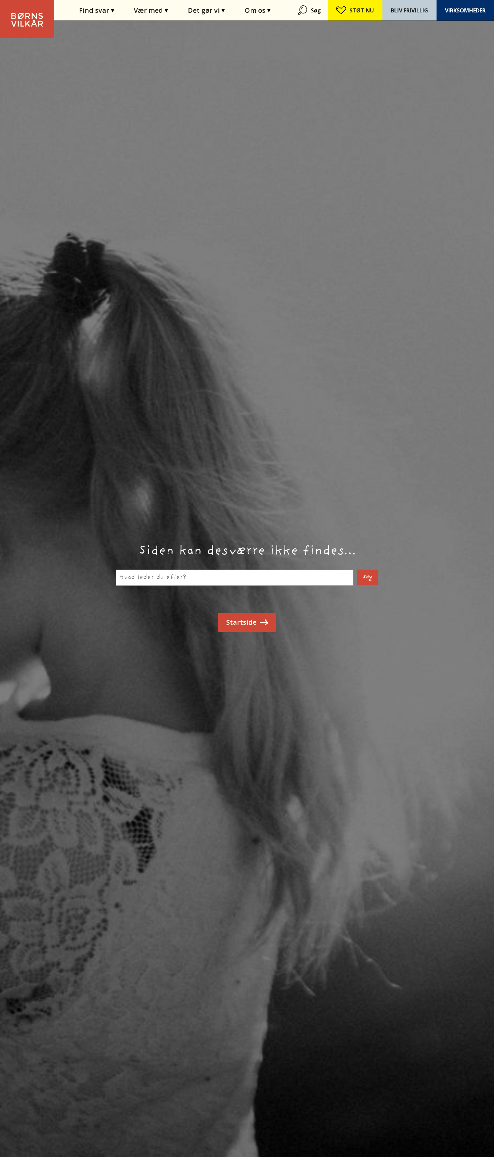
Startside (241, 622)
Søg (316, 10)
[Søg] (303, 10)
